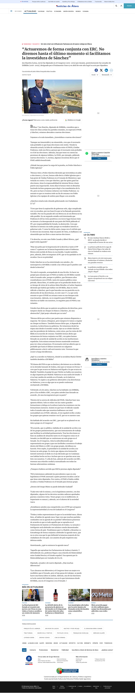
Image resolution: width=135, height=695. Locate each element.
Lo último (89, 234)
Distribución (79, 659)
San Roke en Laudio (52, 628)
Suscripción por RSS (100, 660)
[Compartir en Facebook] (96, 70)
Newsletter (54, 650)
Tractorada (28, 633)
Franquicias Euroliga (80, 633)
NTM (23, 615)
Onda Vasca (60, 662)
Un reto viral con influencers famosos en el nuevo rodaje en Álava (66, 44)
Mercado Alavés (99, 633)
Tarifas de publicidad (81, 662)
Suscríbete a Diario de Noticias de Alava (85, 650)
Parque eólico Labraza (32, 628)
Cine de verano (60, 637)
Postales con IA (62, 633)
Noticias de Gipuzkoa (62, 660)
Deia (39, 659)
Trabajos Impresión (100, 659)
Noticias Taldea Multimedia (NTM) (46, 662)
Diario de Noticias (61, 659)
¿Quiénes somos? (107, 650)
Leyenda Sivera (29, 637)
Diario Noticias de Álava (44, 660)
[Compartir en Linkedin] (106, 70)
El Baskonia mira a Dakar (93, 628)
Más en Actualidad (32, 586)
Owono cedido (44, 637)
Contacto (33, 650)
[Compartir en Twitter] (101, 70)
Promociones (43, 650)
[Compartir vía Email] (111, 70)
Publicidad (65, 650)
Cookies (80, 686)
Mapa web (78, 660)
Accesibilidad (87, 686)
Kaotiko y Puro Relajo (71, 628)
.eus (24, 650)
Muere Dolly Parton (44, 633)
